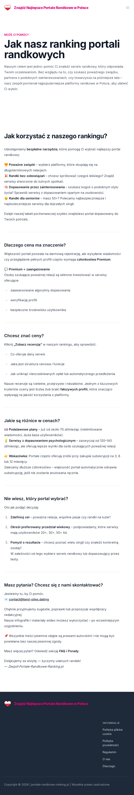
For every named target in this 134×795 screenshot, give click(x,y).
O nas (106, 759)
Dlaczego (109, 766)
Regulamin (109, 752)
